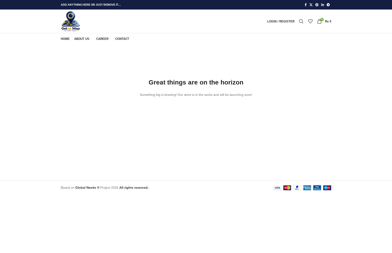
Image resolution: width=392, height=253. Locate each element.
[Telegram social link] (328, 5)
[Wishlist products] (310, 21)
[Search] (301, 21)
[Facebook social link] (305, 5)
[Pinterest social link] (317, 5)
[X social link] (311, 5)
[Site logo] (71, 21)
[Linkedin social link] (322, 5)
